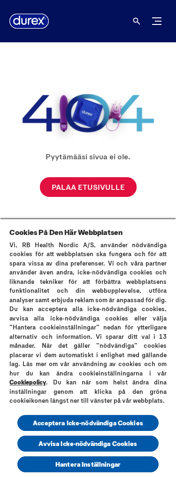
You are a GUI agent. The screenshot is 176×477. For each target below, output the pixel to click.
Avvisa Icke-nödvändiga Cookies (87, 443)
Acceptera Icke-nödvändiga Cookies (88, 423)
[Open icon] (136, 21)
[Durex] (29, 21)
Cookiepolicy (27, 382)
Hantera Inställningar (88, 464)
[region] (88, 347)
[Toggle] (157, 21)
